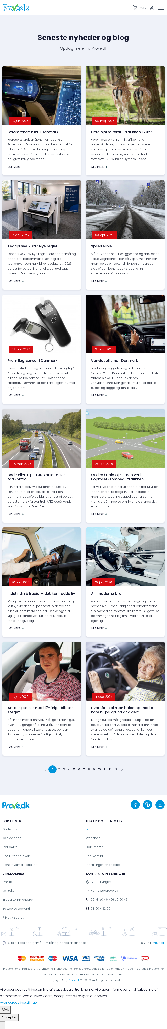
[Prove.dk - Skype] (147, 804)
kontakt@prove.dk (104, 891)
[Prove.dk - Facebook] (135, 804)
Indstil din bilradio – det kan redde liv (41, 593)
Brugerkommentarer (17, 900)
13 (116, 769)
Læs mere (14, 167)
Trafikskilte (10, 847)
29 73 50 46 (99, 900)
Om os (7, 882)
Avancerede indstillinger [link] (19, 1002)
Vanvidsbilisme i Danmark (114, 360)
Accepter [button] (9, 1017)
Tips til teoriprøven (16, 856)
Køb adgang (12, 838)
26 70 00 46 (119, 900)
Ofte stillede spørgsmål (25, 943)
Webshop (93, 838)
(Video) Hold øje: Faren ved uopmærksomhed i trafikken (117, 477)
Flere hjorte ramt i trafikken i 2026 (122, 131)
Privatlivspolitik (13, 917)
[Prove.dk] (16, 804)
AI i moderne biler (107, 593)
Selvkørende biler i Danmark (33, 131)
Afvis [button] (5, 1009)
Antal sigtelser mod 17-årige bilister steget (40, 710)
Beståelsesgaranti (16, 909)
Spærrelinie (101, 246)
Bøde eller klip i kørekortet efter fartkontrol (36, 477)
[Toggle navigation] (162, 7)
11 (105, 769)
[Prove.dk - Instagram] (160, 804)
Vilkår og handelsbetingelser (67, 943)
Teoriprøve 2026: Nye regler (32, 246)
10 (99, 769)
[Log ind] (153, 7)
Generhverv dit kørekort (20, 865)
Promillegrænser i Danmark (33, 360)
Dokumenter (95, 847)
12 (110, 769)
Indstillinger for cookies (103, 865)
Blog (89, 829)
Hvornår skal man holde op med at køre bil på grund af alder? (123, 710)
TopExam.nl (94, 856)
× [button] (3, 1025)
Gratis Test (10, 829)
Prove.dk (158, 943)
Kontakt (8, 891)
